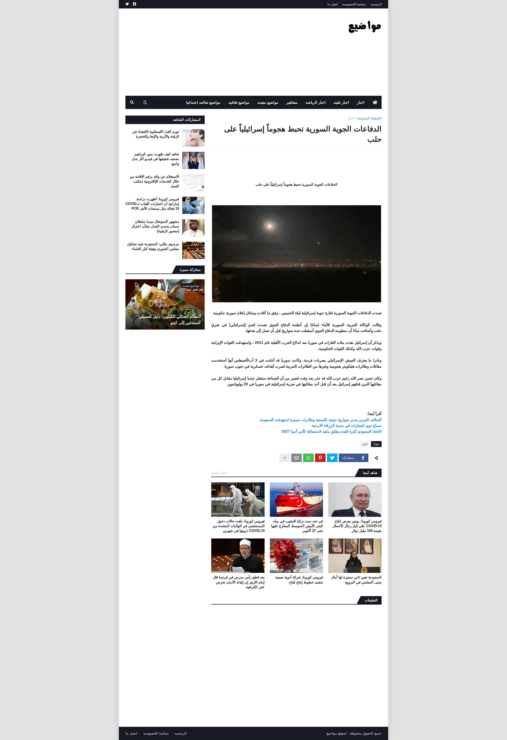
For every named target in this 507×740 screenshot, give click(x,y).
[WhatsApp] (308, 458)
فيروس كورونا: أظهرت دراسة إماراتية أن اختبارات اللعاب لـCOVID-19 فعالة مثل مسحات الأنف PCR (152, 204)
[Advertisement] (221, 52)
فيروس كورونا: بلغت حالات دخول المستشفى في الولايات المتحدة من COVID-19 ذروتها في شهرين (239, 526)
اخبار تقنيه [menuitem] (341, 102)
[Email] (296, 458)
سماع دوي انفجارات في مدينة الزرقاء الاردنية (347, 425)
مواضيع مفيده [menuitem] (267, 102)
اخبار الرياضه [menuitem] (316, 102)
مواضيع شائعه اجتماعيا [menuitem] (203, 102)
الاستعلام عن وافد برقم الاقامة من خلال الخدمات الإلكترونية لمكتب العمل (154, 181)
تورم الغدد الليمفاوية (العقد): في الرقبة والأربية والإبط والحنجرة (155, 134)
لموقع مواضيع (336, 733)
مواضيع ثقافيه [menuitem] (239, 102)
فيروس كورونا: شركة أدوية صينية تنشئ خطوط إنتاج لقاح (299, 579)
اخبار (351, 118)
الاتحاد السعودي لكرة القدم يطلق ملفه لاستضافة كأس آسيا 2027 (331, 431)
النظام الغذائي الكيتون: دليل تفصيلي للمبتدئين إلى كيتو (170, 319)
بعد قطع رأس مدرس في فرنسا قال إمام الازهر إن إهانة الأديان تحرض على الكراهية (239, 582)
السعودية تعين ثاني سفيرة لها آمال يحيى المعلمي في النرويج (356, 579)
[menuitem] (375, 102)
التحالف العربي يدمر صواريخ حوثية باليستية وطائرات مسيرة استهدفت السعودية (321, 420)
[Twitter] (332, 458)
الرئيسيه (376, 4)
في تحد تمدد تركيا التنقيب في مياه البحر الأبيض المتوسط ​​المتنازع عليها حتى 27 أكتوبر (297, 526)
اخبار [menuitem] (360, 102)
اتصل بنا (332, 4)
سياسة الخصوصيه (354, 4)
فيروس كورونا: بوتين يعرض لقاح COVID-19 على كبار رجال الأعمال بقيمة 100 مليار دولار (357, 526)
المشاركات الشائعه (187, 120)
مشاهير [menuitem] (292, 102)
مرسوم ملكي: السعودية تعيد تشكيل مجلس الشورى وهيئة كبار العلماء (153, 246)
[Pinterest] (320, 458)
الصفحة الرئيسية (370, 118)
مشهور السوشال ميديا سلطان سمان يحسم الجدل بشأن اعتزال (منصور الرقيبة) (155, 226)
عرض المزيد (219, 472)
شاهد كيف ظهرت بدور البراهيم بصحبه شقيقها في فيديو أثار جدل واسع (155, 159)
